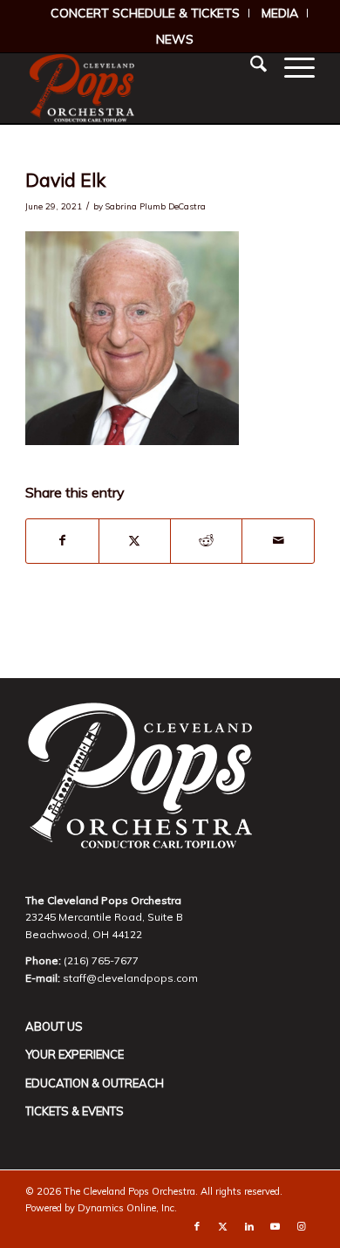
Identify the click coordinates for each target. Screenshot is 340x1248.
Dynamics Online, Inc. (127, 1208)
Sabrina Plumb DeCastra (155, 206)
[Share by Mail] (277, 541)
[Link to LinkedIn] (249, 1226)
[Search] (250, 66)
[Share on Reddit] (206, 541)
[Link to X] (223, 1226)
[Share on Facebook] (62, 541)
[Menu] (291, 66)
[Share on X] (134, 541)
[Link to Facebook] (197, 1226)
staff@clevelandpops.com (130, 977)
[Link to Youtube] (275, 1226)
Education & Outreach (94, 1083)
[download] (140, 88)
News (175, 39)
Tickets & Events (74, 1111)
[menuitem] (145, 13)
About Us (54, 1026)
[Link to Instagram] (302, 1226)
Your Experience (74, 1054)
